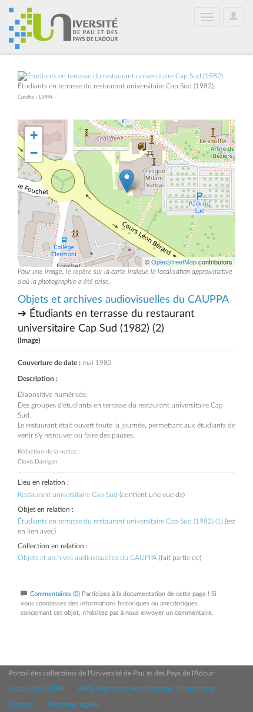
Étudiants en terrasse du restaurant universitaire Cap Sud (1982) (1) (120, 521)
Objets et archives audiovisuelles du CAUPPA (123, 299)
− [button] (34, 152)
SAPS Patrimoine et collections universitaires (146, 688)
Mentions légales (73, 704)
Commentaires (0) (55, 594)
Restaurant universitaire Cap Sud (68, 494)
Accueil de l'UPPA (36, 688)
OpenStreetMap (174, 261)
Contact (21, 704)
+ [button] (34, 135)
